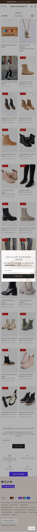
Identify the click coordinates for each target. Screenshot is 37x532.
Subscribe (18, 276)
